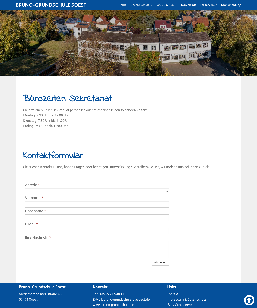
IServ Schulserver (180, 305)
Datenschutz (196, 299)
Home (122, 5)
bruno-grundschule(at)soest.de (126, 299)
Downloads (188, 5)
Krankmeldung (231, 5)
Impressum (175, 299)
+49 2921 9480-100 (114, 294)
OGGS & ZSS (167, 5)
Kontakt (172, 294)
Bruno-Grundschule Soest (51, 5)
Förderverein (208, 5)
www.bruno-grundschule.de (113, 305)
